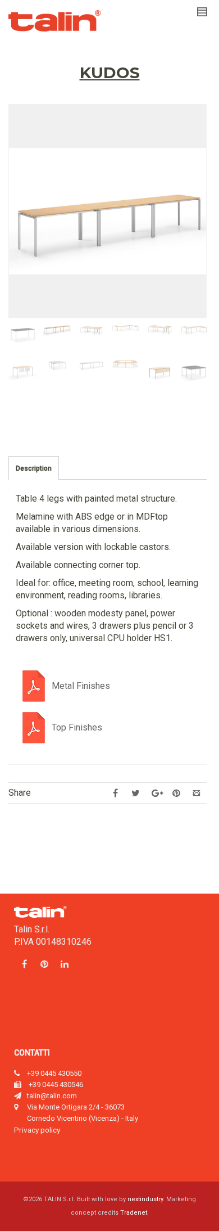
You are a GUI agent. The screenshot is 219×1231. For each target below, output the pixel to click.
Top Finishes (77, 727)
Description (34, 468)
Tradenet (133, 1212)
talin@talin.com (52, 1096)
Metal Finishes (81, 685)
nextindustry (145, 1199)
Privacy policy (37, 1129)
